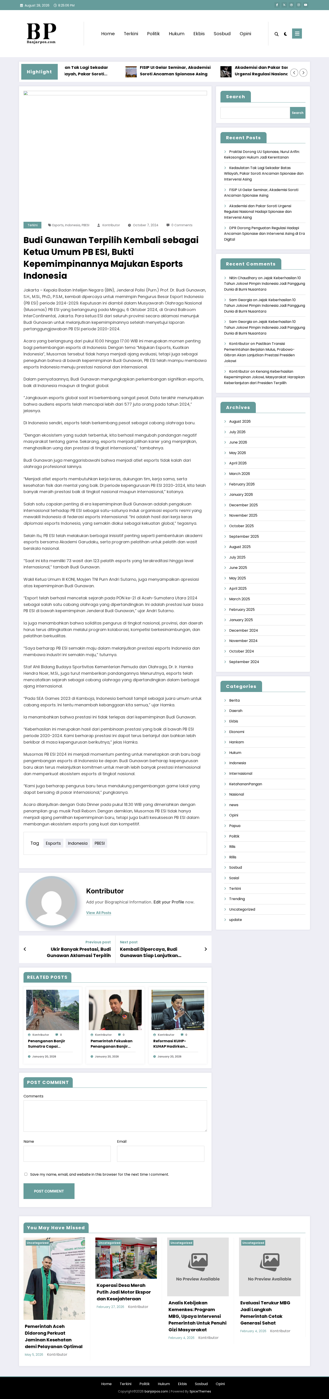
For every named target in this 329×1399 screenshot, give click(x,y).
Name (29, 1141)
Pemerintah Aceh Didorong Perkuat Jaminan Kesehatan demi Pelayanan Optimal (54, 1336)
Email (121, 1141)
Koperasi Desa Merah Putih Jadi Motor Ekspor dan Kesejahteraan (124, 1292)
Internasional (240, 773)
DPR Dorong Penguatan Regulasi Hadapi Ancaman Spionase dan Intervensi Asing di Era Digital (264, 233)
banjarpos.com (156, 1391)
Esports (58, 225)
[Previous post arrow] (25, 949)
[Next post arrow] (205, 949)
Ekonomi (236, 731)
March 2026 (239, 473)
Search (235, 97)
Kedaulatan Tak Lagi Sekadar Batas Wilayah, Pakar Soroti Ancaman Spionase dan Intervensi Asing (263, 173)
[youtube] (305, 5)
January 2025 (241, 619)
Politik (153, 33)
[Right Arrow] (303, 72)
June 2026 (238, 442)
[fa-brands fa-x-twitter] (284, 5)
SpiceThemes (200, 1391)
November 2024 (243, 640)
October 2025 (241, 526)
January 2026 (241, 494)
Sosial (234, 878)
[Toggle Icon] (297, 33)
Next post (129, 942)
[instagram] (298, 5)
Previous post (98, 942)
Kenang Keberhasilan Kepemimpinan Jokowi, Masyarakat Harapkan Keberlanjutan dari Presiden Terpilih (264, 377)
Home (108, 33)
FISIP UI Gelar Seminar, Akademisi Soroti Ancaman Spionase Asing (153, 71)
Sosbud (222, 33)
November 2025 (243, 515)
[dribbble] (291, 5)
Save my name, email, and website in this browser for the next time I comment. (99, 1174)
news (233, 804)
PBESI (85, 225)
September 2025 (244, 536)
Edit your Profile (169, 902)
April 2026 (238, 463)
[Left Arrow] (294, 72)
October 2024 (241, 651)
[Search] (276, 34)
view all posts (98, 913)
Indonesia (72, 225)
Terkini (131, 33)
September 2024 (244, 661)
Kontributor (111, 225)
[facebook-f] (277, 5)
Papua (234, 825)
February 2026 (242, 484)
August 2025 (240, 546)
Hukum (176, 33)
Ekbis (199, 33)
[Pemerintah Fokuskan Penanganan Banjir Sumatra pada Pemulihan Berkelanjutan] (115, 1009)
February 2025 (242, 609)
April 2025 (238, 588)
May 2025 (237, 578)
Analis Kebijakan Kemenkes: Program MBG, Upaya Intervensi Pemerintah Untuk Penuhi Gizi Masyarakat (197, 1316)
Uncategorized (242, 909)
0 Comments (181, 225)
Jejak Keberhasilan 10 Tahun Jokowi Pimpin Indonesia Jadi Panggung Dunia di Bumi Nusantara (264, 283)
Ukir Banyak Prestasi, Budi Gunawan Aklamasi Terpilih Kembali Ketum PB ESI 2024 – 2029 (72, 952)
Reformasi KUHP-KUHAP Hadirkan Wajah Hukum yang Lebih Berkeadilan (172, 1043)
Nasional (236, 794)
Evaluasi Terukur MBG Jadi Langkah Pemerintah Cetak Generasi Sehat (265, 1313)
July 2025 (237, 557)
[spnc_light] (285, 33)
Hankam (236, 742)
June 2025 (238, 567)
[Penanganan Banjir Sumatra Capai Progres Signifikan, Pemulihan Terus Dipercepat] (52, 1009)
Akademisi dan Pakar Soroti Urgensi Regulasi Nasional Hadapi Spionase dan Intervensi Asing (248, 71)
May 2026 (237, 452)
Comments (33, 1096)
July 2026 (237, 432)
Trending (237, 898)
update (235, 919)
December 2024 (243, 630)
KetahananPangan (245, 784)
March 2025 (239, 599)
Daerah (235, 710)
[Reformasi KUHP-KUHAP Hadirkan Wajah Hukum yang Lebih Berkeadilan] (178, 1009)
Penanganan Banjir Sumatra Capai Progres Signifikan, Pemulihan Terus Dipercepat (46, 1043)
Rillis (232, 857)
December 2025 (243, 505)
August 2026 (240, 421)
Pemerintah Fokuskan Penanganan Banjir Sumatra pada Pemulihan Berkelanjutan (111, 1043)
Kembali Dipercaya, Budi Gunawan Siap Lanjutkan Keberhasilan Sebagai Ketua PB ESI (160, 952)
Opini (245, 33)
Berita (234, 700)
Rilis (232, 846)
